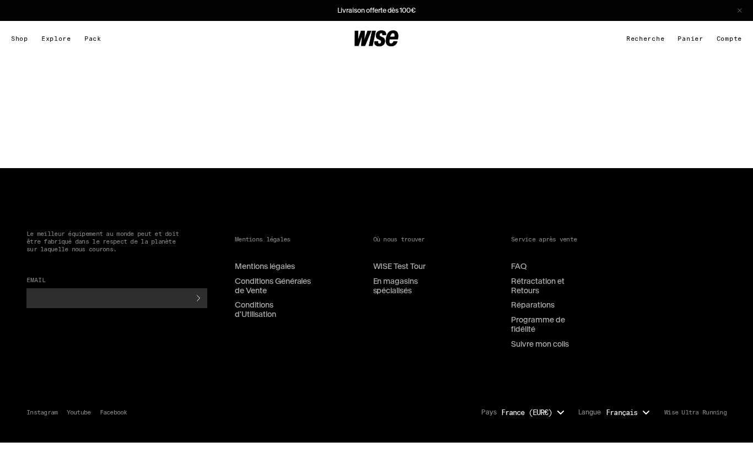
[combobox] (535, 412)
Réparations (533, 305)
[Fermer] (739, 10)
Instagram (42, 412)
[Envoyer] (198, 298)
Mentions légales (265, 266)
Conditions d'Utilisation (255, 309)
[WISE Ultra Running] (376, 38)
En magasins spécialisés (395, 285)
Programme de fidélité (538, 324)
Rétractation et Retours (537, 285)
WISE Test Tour (399, 266)
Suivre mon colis (540, 344)
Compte (729, 38)
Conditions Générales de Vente (273, 285)
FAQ (519, 266)
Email (36, 280)
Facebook (113, 412)
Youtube (79, 412)
